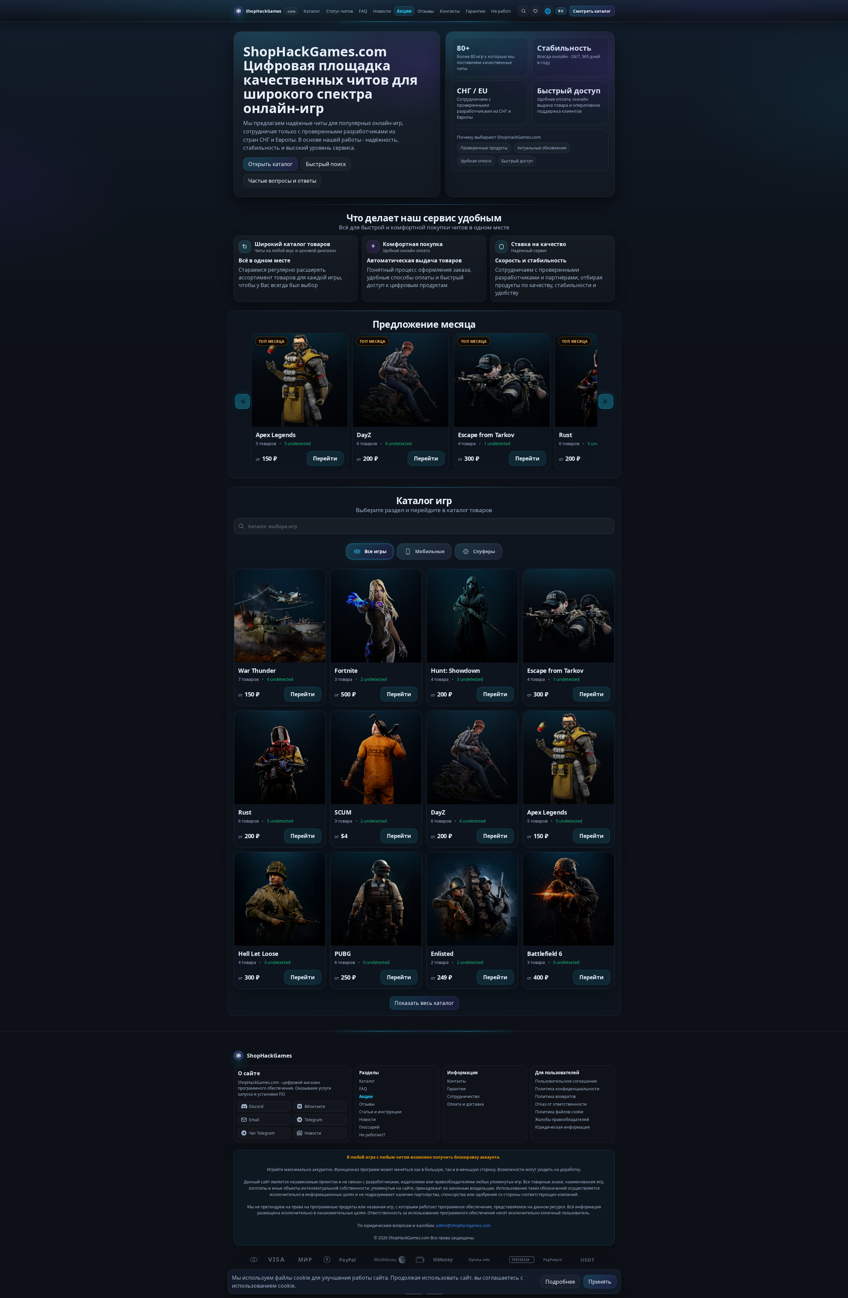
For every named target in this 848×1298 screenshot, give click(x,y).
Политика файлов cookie (559, 1112)
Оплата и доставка (465, 1104)
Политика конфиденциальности (567, 1089)
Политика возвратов (555, 1096)
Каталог (312, 11)
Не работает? (505, 11)
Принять (599, 1281)
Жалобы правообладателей (562, 1119)
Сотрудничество (463, 1096)
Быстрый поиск (326, 164)
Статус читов (339, 11)
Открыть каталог (270, 164)
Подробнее (560, 1281)
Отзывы (426, 11)
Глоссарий (369, 1127)
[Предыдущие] (242, 401)
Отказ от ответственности (561, 1104)
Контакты (450, 11)
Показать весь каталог (424, 1003)
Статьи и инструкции (380, 1112)
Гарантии (475, 11)
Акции (404, 11)
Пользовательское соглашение (566, 1081)
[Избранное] (535, 11)
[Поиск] (523, 11)
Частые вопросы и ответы (282, 180)
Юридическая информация (562, 1127)
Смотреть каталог (592, 11)
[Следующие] (605, 401)
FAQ (363, 11)
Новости (382, 11)
